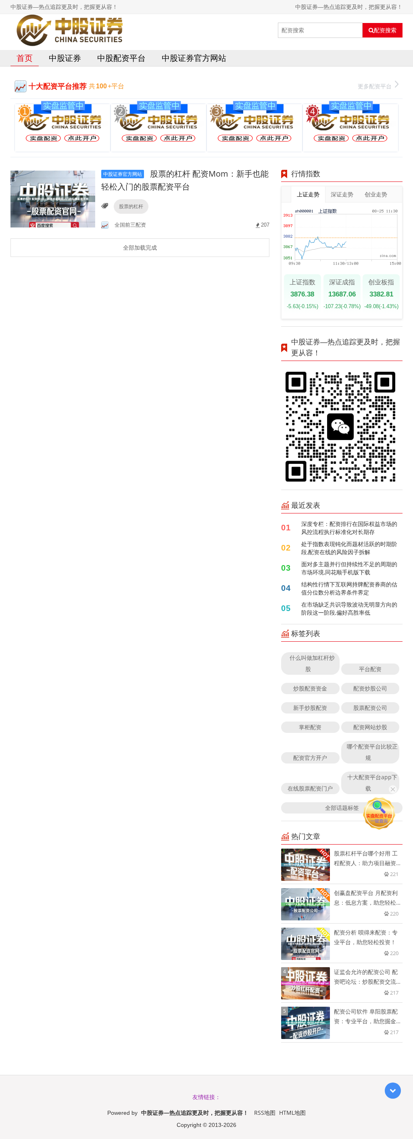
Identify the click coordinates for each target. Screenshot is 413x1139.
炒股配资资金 (310, 688)
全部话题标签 (342, 807)
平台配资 (370, 669)
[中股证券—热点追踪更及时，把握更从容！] (69, 30)
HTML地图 (292, 1112)
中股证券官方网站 (194, 57)
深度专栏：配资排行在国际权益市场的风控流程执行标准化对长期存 (349, 528)
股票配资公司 (370, 707)
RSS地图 (264, 1112)
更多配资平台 (375, 86)
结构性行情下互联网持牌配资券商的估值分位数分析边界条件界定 (349, 588)
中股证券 (65, 57)
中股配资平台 (121, 57)
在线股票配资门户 (310, 788)
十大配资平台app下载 (372, 782)
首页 (25, 57)
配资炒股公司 (370, 688)
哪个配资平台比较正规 (372, 752)
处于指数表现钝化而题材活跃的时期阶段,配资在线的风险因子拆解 (349, 548)
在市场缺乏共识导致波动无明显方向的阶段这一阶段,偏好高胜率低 (349, 608)
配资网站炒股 (370, 727)
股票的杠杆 (131, 206)
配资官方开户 (310, 757)
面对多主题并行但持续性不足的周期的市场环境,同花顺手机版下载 (349, 568)
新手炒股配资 (310, 707)
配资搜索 (385, 30)
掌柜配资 (310, 727)
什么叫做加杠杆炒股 (312, 663)
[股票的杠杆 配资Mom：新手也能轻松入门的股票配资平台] (52, 198)
